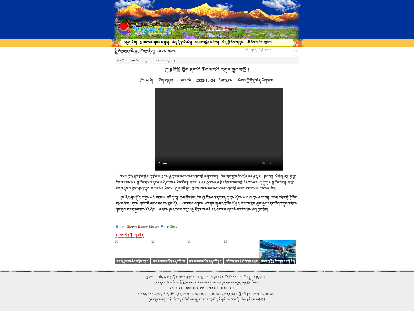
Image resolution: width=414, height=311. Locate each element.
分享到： (122, 226)
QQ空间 (133, 226)
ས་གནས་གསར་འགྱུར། (162, 60)
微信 (175, 226)
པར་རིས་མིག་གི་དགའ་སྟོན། (129, 234)
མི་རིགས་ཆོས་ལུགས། (259, 42)
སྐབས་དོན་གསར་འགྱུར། (154, 42)
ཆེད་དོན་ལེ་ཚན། (182, 42)
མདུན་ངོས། (130, 42)
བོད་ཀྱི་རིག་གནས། (233, 42)
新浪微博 (144, 226)
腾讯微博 (156, 226)
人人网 (166, 226)
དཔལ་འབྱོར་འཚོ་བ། (207, 42)
